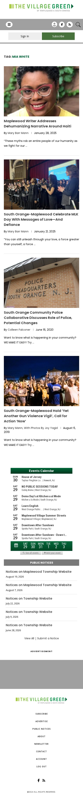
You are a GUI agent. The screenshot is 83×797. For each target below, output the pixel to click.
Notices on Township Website (29, 598)
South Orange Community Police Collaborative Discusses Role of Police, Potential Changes (38, 317)
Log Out (41, 766)
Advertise (42, 721)
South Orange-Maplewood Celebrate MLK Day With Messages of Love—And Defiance (41, 219)
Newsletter (41, 744)
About (42, 736)
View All (29, 638)
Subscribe (42, 713)
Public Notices (41, 729)
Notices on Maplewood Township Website (38, 572)
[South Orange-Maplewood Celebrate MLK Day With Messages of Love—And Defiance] (41, 184)
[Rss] (70, 26)
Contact (41, 751)
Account (41, 759)
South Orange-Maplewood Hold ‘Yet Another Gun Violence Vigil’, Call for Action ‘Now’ (36, 415)
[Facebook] (62, 26)
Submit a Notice (48, 638)
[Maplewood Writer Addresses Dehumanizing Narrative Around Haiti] (41, 91)
